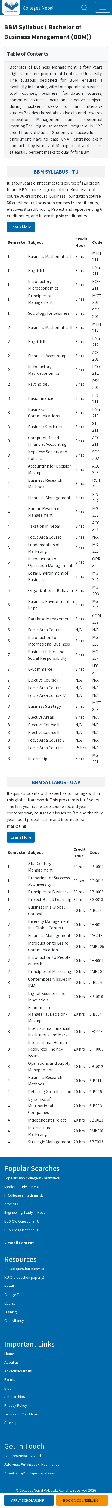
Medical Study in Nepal (22, 1186)
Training (10, 1311)
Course (9, 1303)
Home (9, 1353)
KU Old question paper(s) (24, 1277)
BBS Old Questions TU (21, 1221)
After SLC (11, 1203)
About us (11, 1362)
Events (9, 1379)
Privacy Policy (15, 1405)
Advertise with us (18, 1370)
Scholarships (14, 1396)
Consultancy (14, 1320)
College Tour (14, 1294)
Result (9, 1286)
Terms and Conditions (21, 1414)
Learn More (20, 227)
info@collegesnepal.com (35, 1473)
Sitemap (11, 1422)
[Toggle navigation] (102, 7)
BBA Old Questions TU (21, 1229)
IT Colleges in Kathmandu (24, 1195)
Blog (7, 1388)
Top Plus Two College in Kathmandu (32, 1177)
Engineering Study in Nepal (25, 1212)
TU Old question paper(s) (24, 1268)
